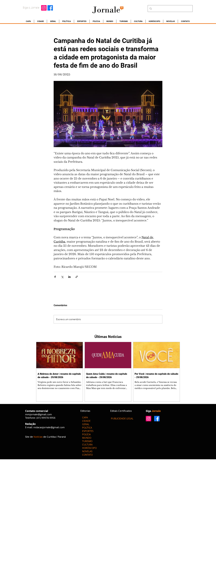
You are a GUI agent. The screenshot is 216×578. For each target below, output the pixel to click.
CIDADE (86, 421)
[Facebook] (50, 8)
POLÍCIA (86, 434)
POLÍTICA (87, 427)
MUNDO (86, 437)
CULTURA (87, 444)
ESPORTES (87, 431)
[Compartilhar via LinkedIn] (69, 276)
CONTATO (87, 454)
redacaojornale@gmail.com (49, 427)
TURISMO (87, 441)
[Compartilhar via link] (76, 276)
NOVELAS (87, 451)
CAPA (85, 417)
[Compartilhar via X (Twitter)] (62, 276)
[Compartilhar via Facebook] (55, 276)
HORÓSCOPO (89, 448)
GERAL (85, 424)
